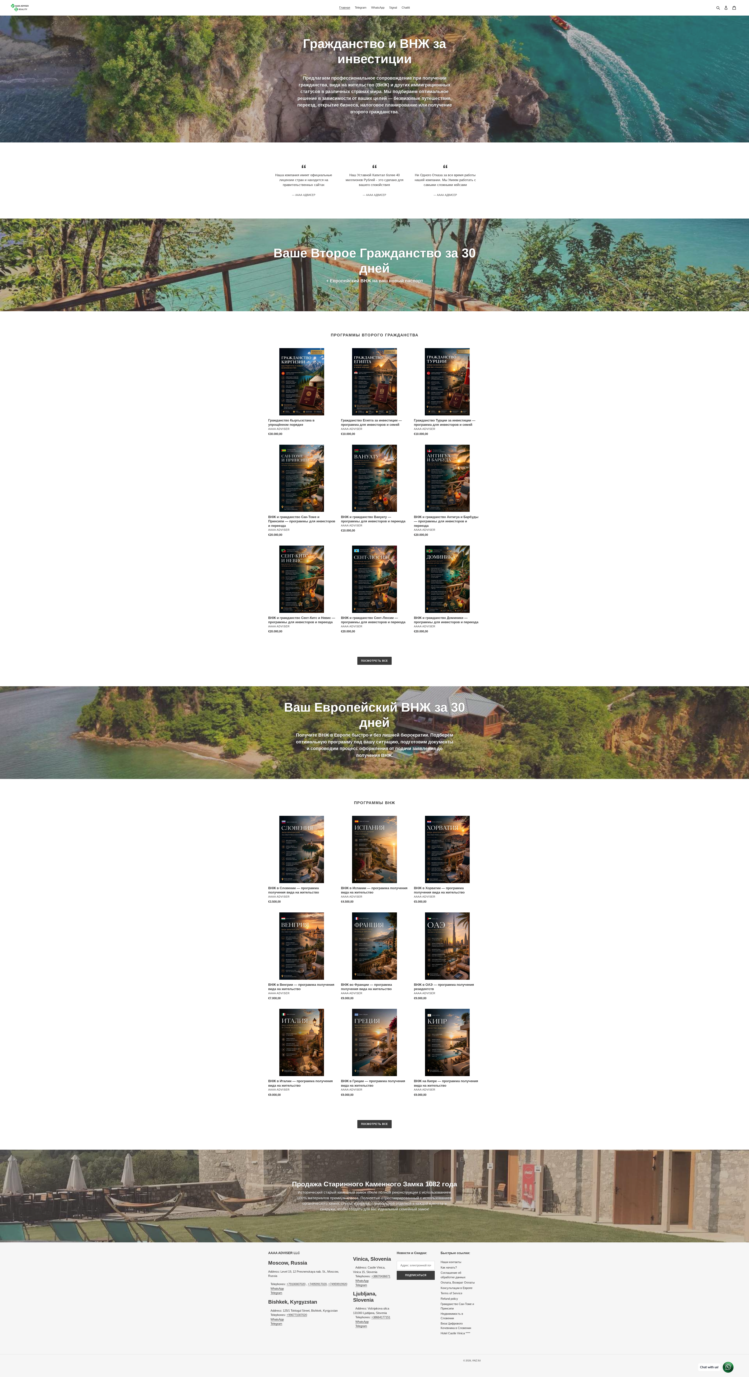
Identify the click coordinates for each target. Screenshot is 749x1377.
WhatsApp (277, 1288)
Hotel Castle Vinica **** (455, 1333)
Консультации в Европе (456, 1288)
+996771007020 (297, 1315)
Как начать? (449, 1267)
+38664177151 (380, 1317)
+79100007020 (296, 1284)
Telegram (276, 1292)
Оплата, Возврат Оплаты (458, 1282)
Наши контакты (451, 1262)
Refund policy (449, 1298)
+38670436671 (380, 1276)
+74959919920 (337, 1284)
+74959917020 (317, 1284)
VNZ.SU (476, 1360)
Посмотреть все (374, 660)
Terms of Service (451, 1293)
